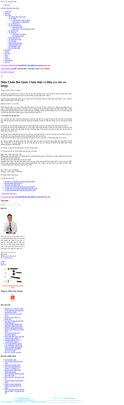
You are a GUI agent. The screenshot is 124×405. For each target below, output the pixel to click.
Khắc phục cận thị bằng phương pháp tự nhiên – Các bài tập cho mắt (14, 391)
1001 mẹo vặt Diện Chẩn (12, 185)
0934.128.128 (5, 256)
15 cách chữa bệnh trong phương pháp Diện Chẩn (20, 190)
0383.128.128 (12, 256)
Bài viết (2, 263)
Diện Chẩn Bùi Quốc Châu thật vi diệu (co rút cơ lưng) (14, 337)
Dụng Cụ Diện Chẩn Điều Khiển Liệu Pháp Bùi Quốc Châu (13, 385)
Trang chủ (4, 68)
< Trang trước (5, 193)
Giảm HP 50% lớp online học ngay (29, 65)
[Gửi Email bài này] (1, 75)
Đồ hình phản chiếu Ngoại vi (13, 183)
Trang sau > (13, 193)
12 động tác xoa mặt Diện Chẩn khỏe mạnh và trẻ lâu (21, 188)
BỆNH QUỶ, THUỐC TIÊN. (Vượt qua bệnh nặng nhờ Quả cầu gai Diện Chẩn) (14, 310)
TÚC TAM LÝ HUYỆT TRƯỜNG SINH (12, 334)
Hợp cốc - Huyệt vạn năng (13, 352)
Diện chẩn (10, 68)
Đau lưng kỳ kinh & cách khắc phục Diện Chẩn (14, 321)
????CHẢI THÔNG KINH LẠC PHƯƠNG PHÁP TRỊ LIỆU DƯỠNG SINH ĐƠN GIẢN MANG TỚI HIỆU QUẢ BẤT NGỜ (13, 347)
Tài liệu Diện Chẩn (10, 360)
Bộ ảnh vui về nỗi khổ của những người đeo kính (20, 181)
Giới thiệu (3, 261)
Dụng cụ (3, 264)
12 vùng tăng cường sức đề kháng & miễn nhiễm (20, 187)
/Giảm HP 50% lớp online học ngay (29, 197)
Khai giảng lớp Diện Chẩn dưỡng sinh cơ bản (13, 371)
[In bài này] (1, 77)
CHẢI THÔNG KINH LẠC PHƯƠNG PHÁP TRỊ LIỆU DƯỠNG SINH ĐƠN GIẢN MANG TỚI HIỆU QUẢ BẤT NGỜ (14, 328)
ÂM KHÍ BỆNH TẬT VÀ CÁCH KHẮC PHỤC (13, 341)
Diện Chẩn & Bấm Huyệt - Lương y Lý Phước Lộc (13, 367)
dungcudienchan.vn (7, 257)
